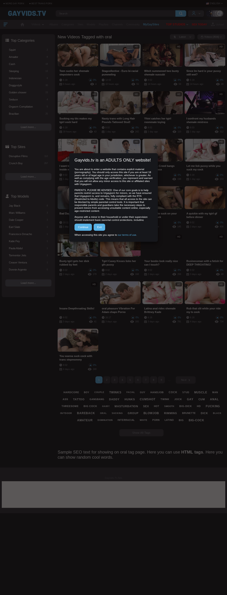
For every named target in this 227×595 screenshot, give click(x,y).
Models (91, 24)
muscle (200, 392)
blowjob (151, 413)
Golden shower (28, 92)
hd (199, 406)
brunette (189, 413)
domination (105, 420)
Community (133, 24)
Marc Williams (28, 212)
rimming (170, 413)
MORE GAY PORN (14, 3)
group (133, 413)
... (169, 379)
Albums (53, 24)
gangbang (97, 399)
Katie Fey (28, 241)
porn (156, 420)
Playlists (104, 24)
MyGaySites (151, 24)
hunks (129, 399)
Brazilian (28, 113)
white (143, 420)
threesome (70, 406)
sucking (117, 413)
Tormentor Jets (28, 255)
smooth (169, 406)
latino (169, 420)
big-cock (196, 420)
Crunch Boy (28, 163)
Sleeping (28, 71)
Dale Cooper (28, 219)
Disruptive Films (28, 156)
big (181, 420)
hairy (106, 406)
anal (214, 399)
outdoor (66, 413)
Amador (28, 56)
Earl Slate (28, 226)
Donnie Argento (28, 269)
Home (22, 24)
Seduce (28, 99)
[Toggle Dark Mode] (214, 13)
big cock (90, 406)
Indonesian (28, 78)
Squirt (28, 49)
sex (146, 406)
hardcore (71, 392)
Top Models (20, 196)
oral (103, 413)
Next (183, 379)
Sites (80, 24)
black (217, 413)
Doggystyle (28, 85)
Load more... (28, 127)
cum (201, 399)
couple (99, 392)
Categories (68, 24)
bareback (86, 413)
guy (142, 392)
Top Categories (23, 40)
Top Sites (18, 147)
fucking (213, 406)
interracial (126, 420)
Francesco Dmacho (28, 234)
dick (204, 413)
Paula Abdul (28, 248)
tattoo (79, 399)
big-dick (185, 406)
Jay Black (28, 205)
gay (190, 399)
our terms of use (127, 234)
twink (165, 399)
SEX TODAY (199, 24)
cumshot (147, 399)
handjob (157, 392)
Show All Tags (141, 432)
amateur (85, 420)
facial (130, 392)
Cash (28, 63)
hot (156, 406)
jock (178, 399)
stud (185, 392)
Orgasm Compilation (28, 106)
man (215, 392)
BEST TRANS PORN (41, 3)
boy (86, 392)
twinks (115, 392)
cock (173, 392)
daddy (114, 399)
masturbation (126, 406)
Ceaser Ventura (28, 262)
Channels (117, 24)
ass (65, 399)
